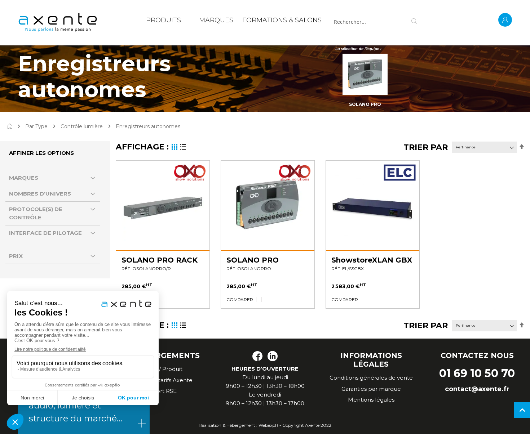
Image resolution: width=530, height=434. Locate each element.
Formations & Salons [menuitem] (282, 20)
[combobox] (376, 21)
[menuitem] (163, 21)
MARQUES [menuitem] (216, 20)
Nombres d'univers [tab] (40, 193)
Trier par (425, 147)
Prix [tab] (16, 255)
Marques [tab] (23, 177)
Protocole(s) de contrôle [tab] (35, 213)
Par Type (36, 126)
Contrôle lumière (82, 126)
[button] (239, 299)
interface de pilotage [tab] (45, 232)
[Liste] (183, 148)
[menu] (234, 21)
